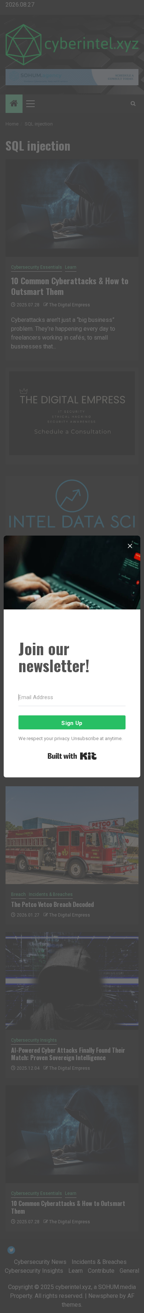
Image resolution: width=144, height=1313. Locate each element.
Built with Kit (72, 756)
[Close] (130, 546)
